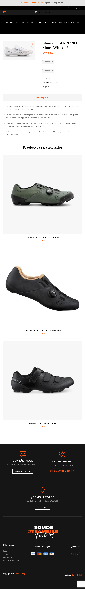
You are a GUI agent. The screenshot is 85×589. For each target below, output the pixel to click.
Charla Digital (77, 575)
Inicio (5, 551)
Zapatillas (36, 23)
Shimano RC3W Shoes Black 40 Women (42, 331)
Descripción (42, 97)
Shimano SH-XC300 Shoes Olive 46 (43, 237)
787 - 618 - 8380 (62, 471)
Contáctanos (7, 557)
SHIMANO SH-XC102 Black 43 (42, 424)
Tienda (22, 23)
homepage (9, 23)
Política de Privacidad (11, 560)
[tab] (42, 97)
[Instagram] (80, 8)
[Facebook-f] (76, 8)
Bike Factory (20, 574)
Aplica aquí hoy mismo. (43, 2)
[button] (32, 45)
